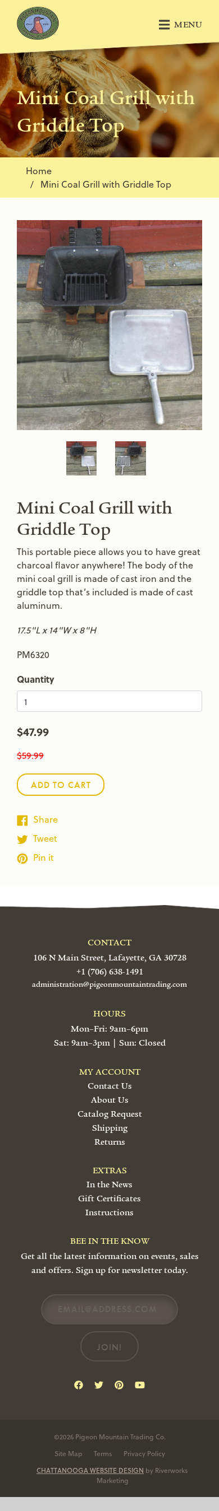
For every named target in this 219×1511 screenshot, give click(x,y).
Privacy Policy (144, 1453)
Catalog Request (109, 1114)
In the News (109, 1184)
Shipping (109, 1128)
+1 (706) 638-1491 (109, 972)
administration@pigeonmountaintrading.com (109, 984)
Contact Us (110, 1086)
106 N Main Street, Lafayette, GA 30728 (109, 958)
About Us (110, 1100)
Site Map (68, 1453)
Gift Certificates (109, 1198)
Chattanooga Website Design (90, 1470)
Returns (109, 1142)
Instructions (109, 1212)
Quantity (35, 679)
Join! (109, 1347)
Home (39, 170)
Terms (103, 1453)
